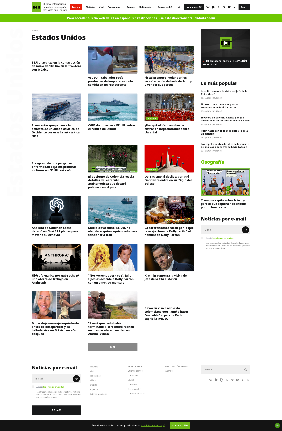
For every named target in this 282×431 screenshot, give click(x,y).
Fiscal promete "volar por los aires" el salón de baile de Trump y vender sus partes (168, 81)
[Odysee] (221, 380)
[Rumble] (213, 7)
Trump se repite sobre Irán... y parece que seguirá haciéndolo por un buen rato (223, 203)
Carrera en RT (134, 388)
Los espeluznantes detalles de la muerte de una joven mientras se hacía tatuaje (225, 145)
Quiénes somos (135, 370)
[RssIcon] (248, 380)
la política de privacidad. (223, 237)
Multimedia (145, 7)
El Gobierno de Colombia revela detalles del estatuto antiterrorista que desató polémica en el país (111, 181)
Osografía (212, 162)
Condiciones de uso (137, 393)
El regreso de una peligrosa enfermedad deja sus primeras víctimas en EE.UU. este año (54, 166)
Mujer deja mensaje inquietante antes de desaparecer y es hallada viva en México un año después (55, 328)
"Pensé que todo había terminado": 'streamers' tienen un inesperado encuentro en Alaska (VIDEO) (111, 328)
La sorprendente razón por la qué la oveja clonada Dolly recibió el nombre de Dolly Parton (169, 231)
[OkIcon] (234, 7)
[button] (226, 43)
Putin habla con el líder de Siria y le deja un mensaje (224, 132)
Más (112, 346)
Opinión (130, 7)
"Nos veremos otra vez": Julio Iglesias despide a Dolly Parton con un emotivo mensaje (111, 279)
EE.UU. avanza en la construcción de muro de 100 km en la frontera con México (56, 66)
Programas (114, 7)
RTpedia (94, 389)
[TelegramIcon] (223, 7)
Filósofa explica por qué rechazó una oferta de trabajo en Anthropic (55, 279)
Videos (93, 380)
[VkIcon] (208, 7)
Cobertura (132, 384)
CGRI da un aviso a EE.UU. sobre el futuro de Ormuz (111, 127)
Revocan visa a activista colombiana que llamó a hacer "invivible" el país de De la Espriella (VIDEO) (166, 313)
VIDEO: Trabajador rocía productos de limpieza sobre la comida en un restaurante (110, 81)
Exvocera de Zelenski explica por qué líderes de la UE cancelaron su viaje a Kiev (225, 119)
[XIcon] (218, 7)
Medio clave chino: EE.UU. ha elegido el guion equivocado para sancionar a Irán (112, 231)
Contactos (133, 375)
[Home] (36, 7)
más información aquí (153, 425)
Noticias (90, 7)
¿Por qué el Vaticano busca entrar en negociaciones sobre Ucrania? (167, 129)
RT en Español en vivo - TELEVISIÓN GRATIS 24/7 (225, 62)
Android (169, 370)
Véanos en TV (194, 7)
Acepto (220, 238)
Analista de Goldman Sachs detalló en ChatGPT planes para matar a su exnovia (55, 231)
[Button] (179, 7)
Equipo (131, 379)
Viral (101, 7)
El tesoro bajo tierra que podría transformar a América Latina (219, 106)
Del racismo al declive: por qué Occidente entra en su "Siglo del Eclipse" (168, 180)
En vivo (76, 7)
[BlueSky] (229, 7)
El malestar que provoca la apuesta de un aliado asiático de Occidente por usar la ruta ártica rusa (56, 130)
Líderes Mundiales (98, 393)
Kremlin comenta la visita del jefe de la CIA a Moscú (166, 277)
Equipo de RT (165, 7)
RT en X (56, 410)
